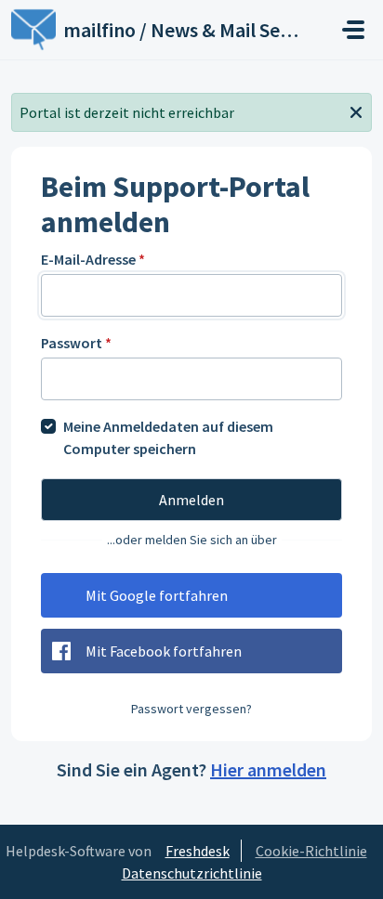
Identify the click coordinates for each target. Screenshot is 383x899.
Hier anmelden (268, 769)
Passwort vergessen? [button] (191, 708)
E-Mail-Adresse (93, 259)
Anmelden (191, 499)
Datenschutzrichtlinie (192, 873)
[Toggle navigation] (353, 29)
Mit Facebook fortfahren (164, 651)
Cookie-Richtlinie (311, 850)
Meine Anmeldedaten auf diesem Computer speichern (168, 437)
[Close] (356, 110)
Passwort (76, 342)
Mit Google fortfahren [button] (157, 595)
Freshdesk (197, 850)
